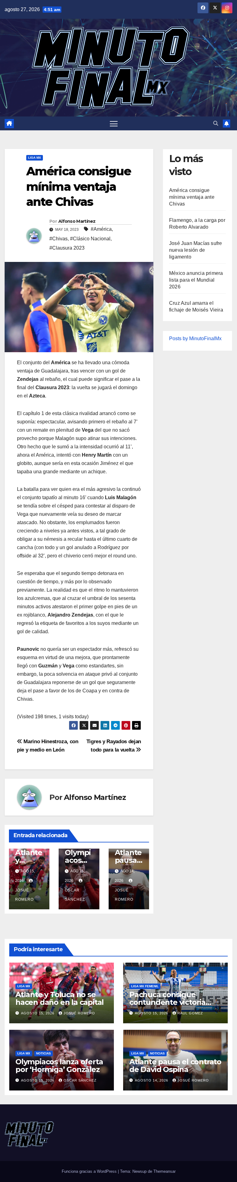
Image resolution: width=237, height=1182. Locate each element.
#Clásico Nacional (90, 238)
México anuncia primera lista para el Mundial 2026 (196, 280)
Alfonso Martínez (77, 221)
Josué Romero (24, 895)
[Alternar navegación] (113, 123)
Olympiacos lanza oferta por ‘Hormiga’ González (59, 1065)
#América (101, 229)
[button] (215, 123)
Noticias (43, 1053)
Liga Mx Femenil (145, 986)
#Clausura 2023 (67, 248)
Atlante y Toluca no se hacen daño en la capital (59, 998)
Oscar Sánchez (75, 895)
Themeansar (164, 1171)
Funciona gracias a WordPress (90, 1171)
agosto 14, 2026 (152, 1080)
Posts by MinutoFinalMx (195, 338)
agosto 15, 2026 (38, 1013)
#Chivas (58, 238)
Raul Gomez (190, 1013)
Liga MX (34, 157)
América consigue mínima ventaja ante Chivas (191, 197)
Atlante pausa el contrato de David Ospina (175, 1065)
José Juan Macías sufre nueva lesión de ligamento (195, 250)
